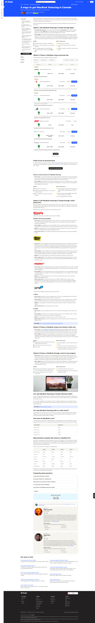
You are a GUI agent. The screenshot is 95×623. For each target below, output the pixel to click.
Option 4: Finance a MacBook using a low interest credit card (26, 33)
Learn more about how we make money (31, 617)
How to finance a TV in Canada (27, 585)
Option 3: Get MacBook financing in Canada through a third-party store (26, 29)
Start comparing (26, 53)
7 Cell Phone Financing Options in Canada (58, 567)
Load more (56, 153)
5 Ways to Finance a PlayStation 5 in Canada (30, 579)
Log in (87, 1)
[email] (45, 513)
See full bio (57, 521)
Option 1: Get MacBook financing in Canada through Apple (26, 22)
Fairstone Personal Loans (44, 142)
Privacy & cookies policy (40, 612)
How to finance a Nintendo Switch (28, 565)
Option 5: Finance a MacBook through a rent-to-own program (27, 36)
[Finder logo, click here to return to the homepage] (10, 2)
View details (69, 69)
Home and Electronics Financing (35, 4)
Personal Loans (26, 4)
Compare (75, 69)
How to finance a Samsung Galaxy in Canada (30, 572)
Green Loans (42, 131)
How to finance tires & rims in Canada (28, 560)
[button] (26, 19)
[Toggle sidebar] (3, 7)
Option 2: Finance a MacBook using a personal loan (27, 25)
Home (22, 4)
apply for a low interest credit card (51, 329)
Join (92, 1)
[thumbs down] (57, 498)
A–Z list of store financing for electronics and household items (51, 323)
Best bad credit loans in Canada (45, 406)
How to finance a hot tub (55, 579)
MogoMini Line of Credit (44, 121)
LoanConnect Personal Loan (45, 95)
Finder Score (57, 162)
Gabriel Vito (47, 535)
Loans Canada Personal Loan (45, 81)
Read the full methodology (56, 168)
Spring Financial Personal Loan (45, 69)
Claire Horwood (48, 509)
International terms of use (31, 612)
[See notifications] (84, 2)
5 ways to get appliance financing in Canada (59, 560)
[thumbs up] (54, 498)
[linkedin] (47, 513)
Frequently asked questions (26, 49)
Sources (23, 50)
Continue (74, 131)
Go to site (74, 81)
